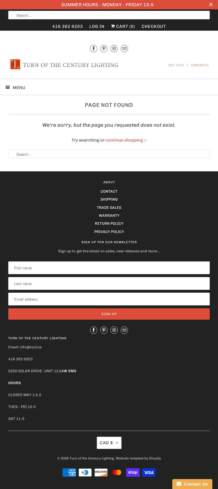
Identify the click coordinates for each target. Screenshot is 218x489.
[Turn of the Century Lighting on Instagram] (114, 48)
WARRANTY (109, 215)
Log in (96, 26)
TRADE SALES (109, 207)
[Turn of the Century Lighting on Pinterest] (104, 48)
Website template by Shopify (138, 458)
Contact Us (194, 484)
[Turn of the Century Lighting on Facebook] (93, 48)
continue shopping (125, 140)
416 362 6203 (67, 26)
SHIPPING (109, 199)
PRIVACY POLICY (109, 232)
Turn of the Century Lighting (92, 458)
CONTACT (109, 191)
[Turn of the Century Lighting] (109, 66)
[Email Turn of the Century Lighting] (124, 48)
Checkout (154, 26)
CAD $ (106, 442)
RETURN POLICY (109, 223)
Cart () (125, 26)
